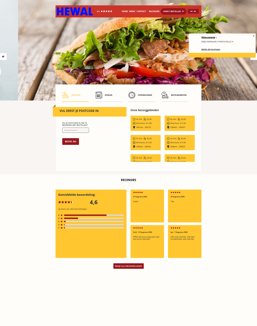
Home (125, 11)
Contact (141, 11)
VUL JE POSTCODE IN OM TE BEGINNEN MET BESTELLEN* (75, 124)
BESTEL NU (70, 141)
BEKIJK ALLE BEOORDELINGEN (128, 266)
